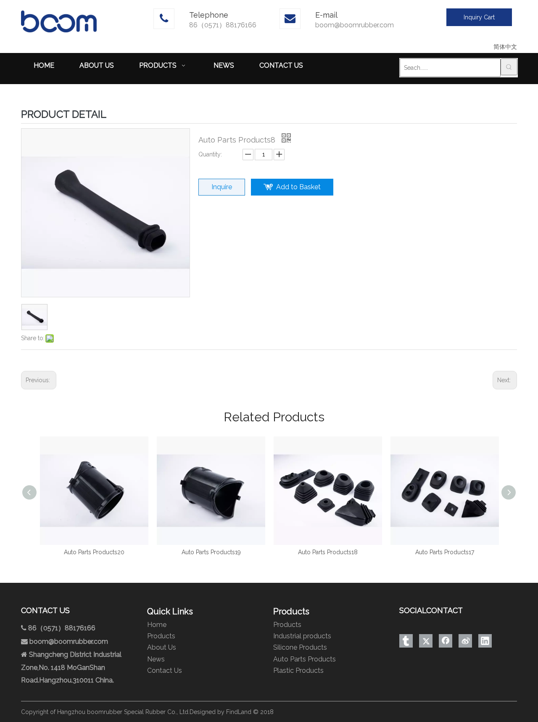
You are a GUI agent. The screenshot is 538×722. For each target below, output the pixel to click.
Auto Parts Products (304, 659)
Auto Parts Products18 (328, 552)
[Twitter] (426, 641)
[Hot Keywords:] (509, 66)
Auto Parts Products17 (444, 552)
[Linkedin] (485, 641)
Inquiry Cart (479, 17)
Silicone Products (300, 647)
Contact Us (164, 670)
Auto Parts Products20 (94, 552)
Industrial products (302, 636)
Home (156, 625)
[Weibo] (465, 641)
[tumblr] (406, 641)
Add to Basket (298, 187)
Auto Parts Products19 (211, 552)
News (156, 659)
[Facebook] (445, 641)
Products (161, 636)
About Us (161, 647)
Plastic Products (298, 670)
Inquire (221, 187)
